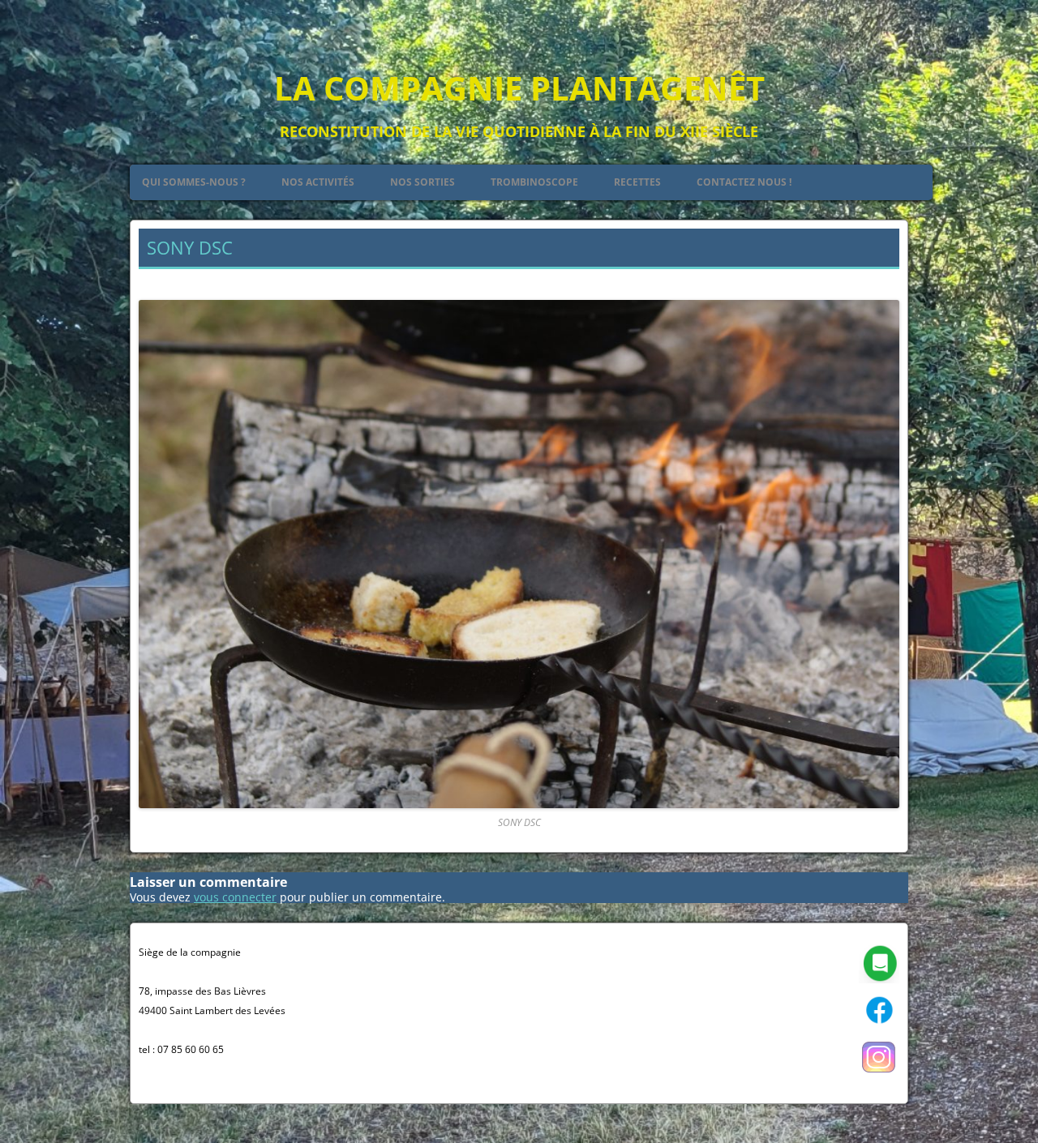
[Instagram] (879, 1074)
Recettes (637, 182)
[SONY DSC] (519, 554)
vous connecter (235, 897)
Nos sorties (422, 182)
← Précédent (173, 280)
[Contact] (879, 980)
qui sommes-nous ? (194, 182)
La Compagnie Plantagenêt (519, 88)
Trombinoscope (534, 182)
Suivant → (871, 280)
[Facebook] (879, 1027)
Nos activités (317, 182)
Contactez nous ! (744, 182)
